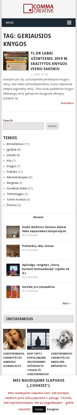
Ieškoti (52, 126)
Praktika (12, 171)
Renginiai (12, 182)
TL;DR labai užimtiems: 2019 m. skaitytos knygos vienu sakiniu (49, 61)
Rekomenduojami (17, 177)
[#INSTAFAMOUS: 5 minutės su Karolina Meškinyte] (62, 339)
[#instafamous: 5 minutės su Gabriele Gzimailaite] (14, 339)
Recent (38, 217)
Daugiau (53, 409)
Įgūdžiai (11, 149)
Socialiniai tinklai (17, 188)
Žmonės (12, 205)
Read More (67, 103)
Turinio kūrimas (16, 199)
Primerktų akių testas (38, 246)
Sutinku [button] (39, 409)
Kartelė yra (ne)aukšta (38, 287)
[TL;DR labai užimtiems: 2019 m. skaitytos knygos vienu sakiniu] (16, 60)
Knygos (11, 166)
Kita (9, 160)
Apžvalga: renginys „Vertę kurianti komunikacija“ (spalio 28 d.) (45, 269)
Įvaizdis (11, 155)
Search (8, 120)
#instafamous (15, 144)
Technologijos (15, 194)
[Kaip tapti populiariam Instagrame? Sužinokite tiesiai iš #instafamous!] (38, 339)
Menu (10, 22)
